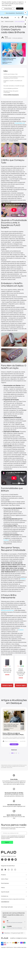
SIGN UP (20, 478)
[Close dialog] (27, 468)
